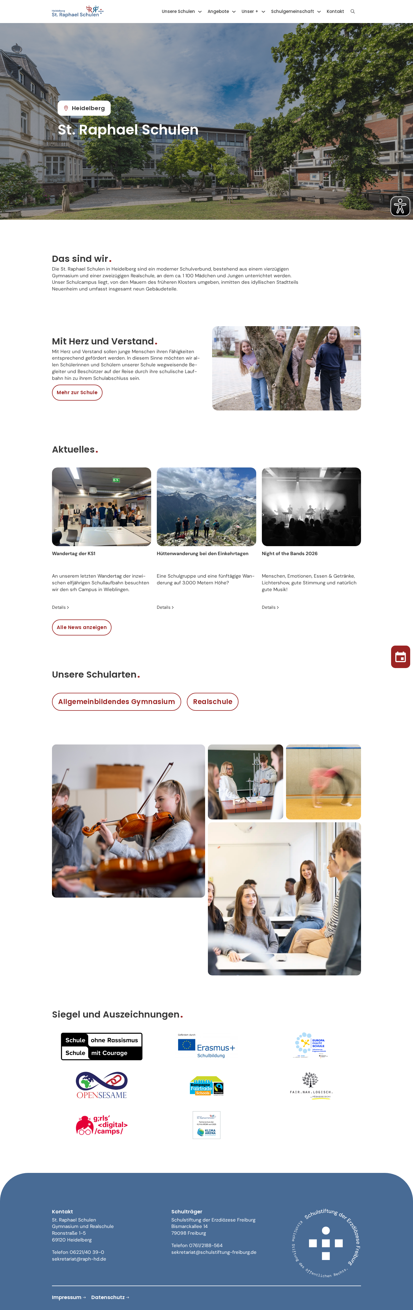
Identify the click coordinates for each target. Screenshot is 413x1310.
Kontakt (335, 11)
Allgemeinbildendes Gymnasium (116, 701)
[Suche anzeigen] (352, 11)
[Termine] (400, 655)
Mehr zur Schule (77, 392)
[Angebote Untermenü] (234, 12)
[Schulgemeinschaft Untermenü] (319, 12)
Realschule (212, 701)
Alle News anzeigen (82, 627)
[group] (101, 539)
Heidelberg (88, 108)
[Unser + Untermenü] (263, 12)
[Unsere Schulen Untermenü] (200, 12)
